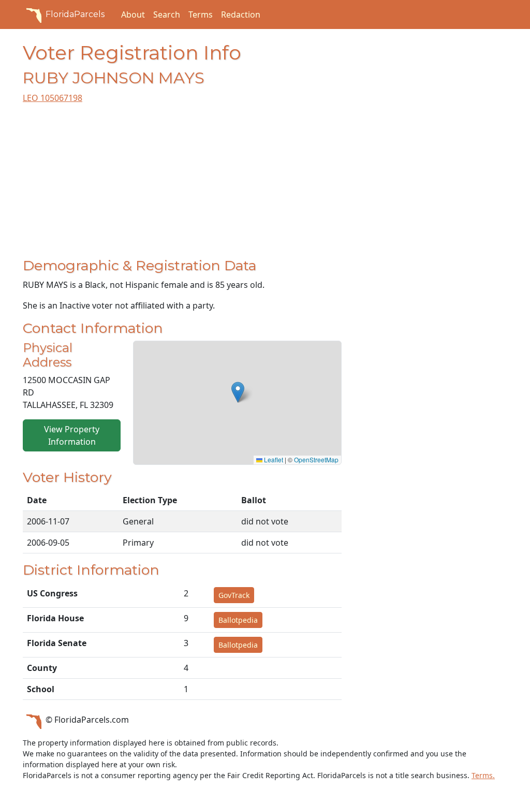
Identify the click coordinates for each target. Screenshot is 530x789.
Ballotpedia (238, 620)
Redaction (240, 14)
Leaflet (272, 459)
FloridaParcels (75, 14)
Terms (200, 14)
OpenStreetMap (316, 459)
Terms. (483, 775)
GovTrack (233, 595)
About (133, 14)
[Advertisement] (182, 184)
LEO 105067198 (52, 98)
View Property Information (71, 435)
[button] (237, 392)
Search (166, 14)
